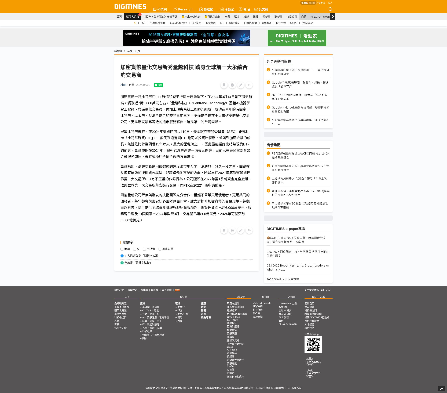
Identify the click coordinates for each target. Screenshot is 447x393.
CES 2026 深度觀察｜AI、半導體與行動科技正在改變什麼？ (298, 254)
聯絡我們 (309, 327)
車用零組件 (233, 303)
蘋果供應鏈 (214, 16)
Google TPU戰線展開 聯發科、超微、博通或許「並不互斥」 (300, 84)
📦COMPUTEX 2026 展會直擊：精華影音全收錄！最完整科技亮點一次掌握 (296, 240)
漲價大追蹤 (133, 16)
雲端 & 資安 (285, 310)
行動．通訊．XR (151, 314)
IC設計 (230, 369)
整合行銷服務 (312, 320)
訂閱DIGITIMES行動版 (317, 317)
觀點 (255, 16)
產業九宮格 (120, 314)
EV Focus (232, 319)
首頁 (119, 16)
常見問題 (167, 290)
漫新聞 (266, 16)
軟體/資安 (234, 23)
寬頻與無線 (233, 340)
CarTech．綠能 (150, 310)
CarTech (196, 23)
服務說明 (132, 290)
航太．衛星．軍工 (152, 320)
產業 (227, 16)
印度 (179, 310)
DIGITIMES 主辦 (288, 303)
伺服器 (230, 356)
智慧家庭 (232, 333)
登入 (330, 2)
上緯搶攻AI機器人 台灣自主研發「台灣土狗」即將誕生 (301, 180)
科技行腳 (258, 309)
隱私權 (155, 290)
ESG (143, 23)
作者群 (256, 313)
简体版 (312, 2)
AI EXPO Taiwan (320, 16)
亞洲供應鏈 (233, 326)
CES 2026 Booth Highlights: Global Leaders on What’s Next (298, 267)
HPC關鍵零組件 (235, 307)
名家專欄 (258, 306)
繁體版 (305, 2)
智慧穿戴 (232, 363)
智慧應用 (211, 23)
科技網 (162, 9)
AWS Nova (307, 23)
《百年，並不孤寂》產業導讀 (160, 16)
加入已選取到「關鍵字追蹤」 (142, 255)
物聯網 (230, 337)
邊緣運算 (232, 310)
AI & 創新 (284, 317)
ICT (222, 23)
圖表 (144, 338)
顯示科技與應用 (235, 376)
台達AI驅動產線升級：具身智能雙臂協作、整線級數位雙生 (300, 168)
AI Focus (232, 349)
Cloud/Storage (178, 23)
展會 (116, 320)
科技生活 (281, 23)
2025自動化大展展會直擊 (283, 279)
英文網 (263, 9)
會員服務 (309, 307)
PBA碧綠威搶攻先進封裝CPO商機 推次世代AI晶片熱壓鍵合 (301, 155)
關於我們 (119, 290)
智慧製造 (232, 330)
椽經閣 (208, 9)
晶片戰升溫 (120, 303)
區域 (236, 16)
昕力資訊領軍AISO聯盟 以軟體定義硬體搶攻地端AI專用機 (300, 205)
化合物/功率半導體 (237, 314)
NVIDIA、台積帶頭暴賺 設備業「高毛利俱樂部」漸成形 (299, 97)
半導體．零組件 (150, 307)
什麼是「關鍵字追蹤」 (138, 262)
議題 (246, 16)
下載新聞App (312, 334)
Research (185, 9)
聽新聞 (278, 16)
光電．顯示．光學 (152, 327)
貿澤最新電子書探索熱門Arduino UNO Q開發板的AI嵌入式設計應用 (301, 193)
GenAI (293, 23)
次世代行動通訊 (235, 343)
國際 (179, 317)
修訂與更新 (120, 327)
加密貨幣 (167, 249)
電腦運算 (232, 353)
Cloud (230, 346)
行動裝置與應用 (235, 360)
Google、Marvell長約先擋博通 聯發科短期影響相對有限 (300, 109)
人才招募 (309, 324)
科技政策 (147, 331)
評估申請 (320, 2)
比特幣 (151, 249)
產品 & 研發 (285, 314)
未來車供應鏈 (192, 16)
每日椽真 (292, 16)
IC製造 (230, 373)
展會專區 (266, 23)
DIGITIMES (318, 296)
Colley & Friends (262, 303)
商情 (303, 16)
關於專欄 (258, 316)
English (327, 290)
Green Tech (233, 316)
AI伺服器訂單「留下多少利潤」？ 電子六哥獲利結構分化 (300, 72)
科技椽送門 (120, 317)
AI (135, 23)
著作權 (144, 290)
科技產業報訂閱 (313, 314)
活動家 (229, 9)
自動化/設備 (250, 23)
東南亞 (181, 307)
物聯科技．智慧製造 (153, 334)
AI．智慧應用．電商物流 (155, 317)
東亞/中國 (182, 314)
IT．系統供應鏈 (150, 324)
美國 (127, 249)
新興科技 (232, 323)
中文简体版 (313, 290)
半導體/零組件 (158, 23)
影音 (245, 9)
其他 (281, 320)
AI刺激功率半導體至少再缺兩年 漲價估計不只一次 (300, 122)
